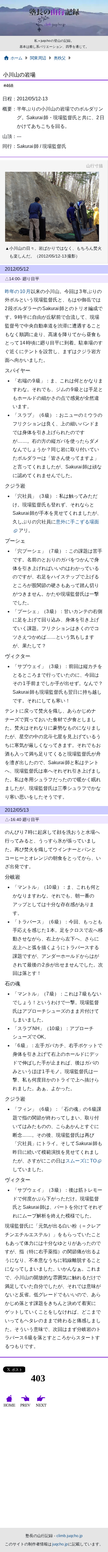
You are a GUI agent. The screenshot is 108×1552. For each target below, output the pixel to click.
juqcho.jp (60, 1544)
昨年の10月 (18, 291)
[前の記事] (26, 1406)
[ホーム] (10, 1406)
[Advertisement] (54, 1471)
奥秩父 (60, 58)
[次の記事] (42, 1406)
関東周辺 (38, 58)
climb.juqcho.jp (69, 1535)
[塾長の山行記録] (54, 34)
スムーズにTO (81, 1160)
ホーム (16, 58)
